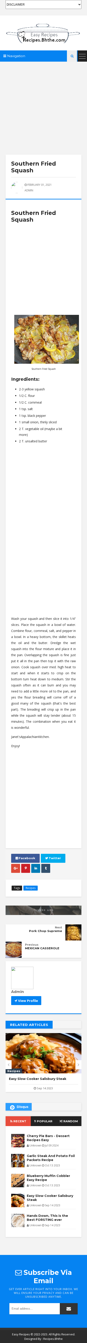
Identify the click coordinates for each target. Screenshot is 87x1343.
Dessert (13, 1071)
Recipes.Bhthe (53, 1339)
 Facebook (25, 858)
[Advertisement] (43, 105)
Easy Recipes (21, 1334)
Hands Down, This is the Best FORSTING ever (47, 1218)
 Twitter (53, 858)
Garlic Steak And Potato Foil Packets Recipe (51, 1158)
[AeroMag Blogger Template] (43, 33)
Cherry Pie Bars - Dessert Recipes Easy (48, 1138)
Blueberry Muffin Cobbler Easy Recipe (48, 1178)
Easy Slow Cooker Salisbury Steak (50, 1198)
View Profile (27, 1000)
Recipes (30, 888)
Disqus (22, 1107)
